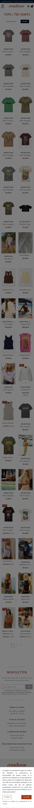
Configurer (7, 797)
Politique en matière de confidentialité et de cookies (17, 802)
